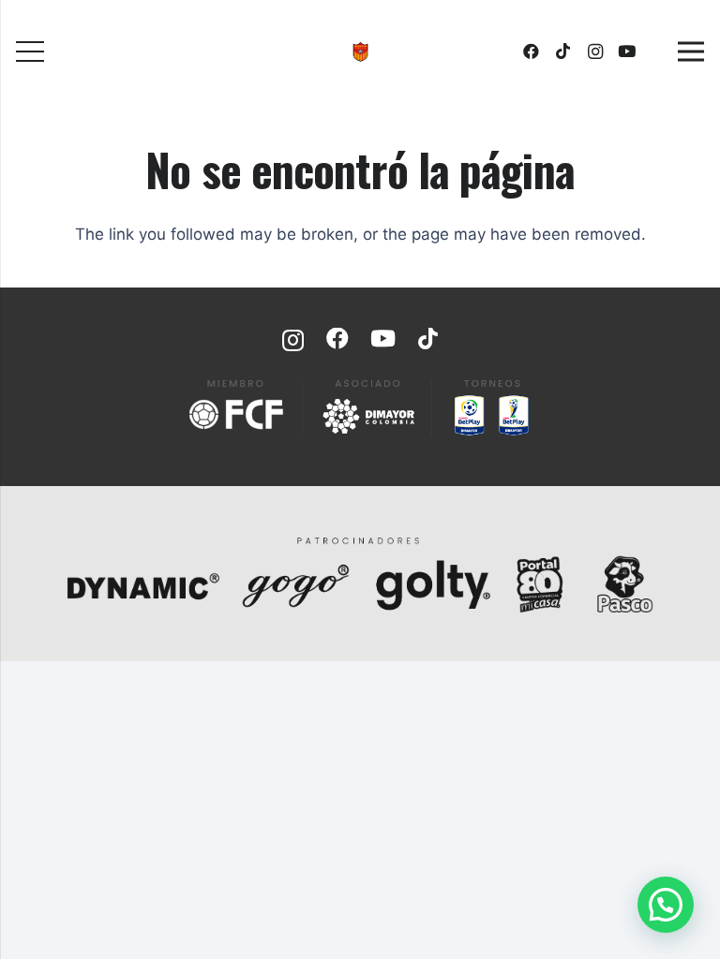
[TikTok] (563, 51)
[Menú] (29, 51)
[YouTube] (627, 51)
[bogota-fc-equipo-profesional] (360, 52)
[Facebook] (532, 51)
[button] (666, 905)
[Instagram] (595, 51)
